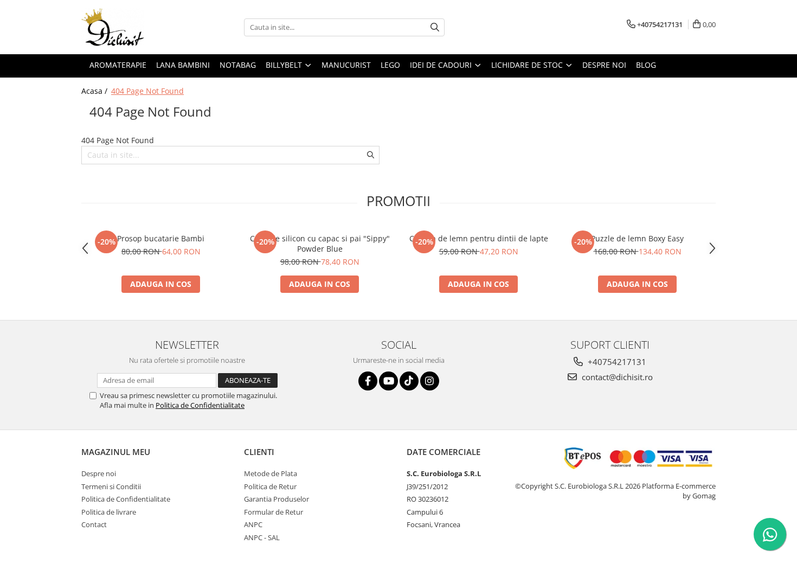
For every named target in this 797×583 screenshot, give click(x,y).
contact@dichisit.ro (616, 376)
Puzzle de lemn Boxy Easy (637, 238)
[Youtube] (388, 380)
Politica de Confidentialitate (200, 405)
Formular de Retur (273, 512)
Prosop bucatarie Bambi (160, 238)
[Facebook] (367, 380)
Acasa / (95, 91)
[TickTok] (409, 380)
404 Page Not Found (147, 91)
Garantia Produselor (276, 499)
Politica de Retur (270, 486)
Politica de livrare (108, 512)
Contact (94, 524)
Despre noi (604, 65)
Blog (646, 65)
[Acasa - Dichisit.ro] (135, 27)
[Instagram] (429, 380)
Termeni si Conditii (111, 486)
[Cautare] (435, 27)
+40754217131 (616, 361)
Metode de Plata (270, 473)
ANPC (253, 524)
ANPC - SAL (262, 537)
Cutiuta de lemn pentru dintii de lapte (478, 238)
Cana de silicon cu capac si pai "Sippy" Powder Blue (320, 243)
